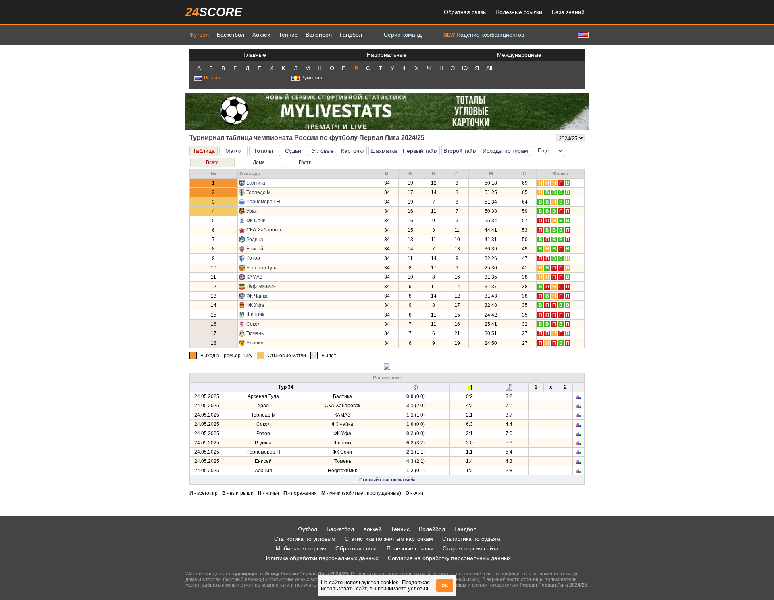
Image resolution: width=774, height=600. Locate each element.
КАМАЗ (254, 277)
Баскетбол (230, 34)
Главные (254, 55)
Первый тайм (420, 151)
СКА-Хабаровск (264, 230)
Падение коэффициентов (483, 34)
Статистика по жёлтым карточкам (389, 538)
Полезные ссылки (518, 12)
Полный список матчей (387, 480)
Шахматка (383, 151)
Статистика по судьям (471, 538)
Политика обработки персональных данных (321, 558)
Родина (254, 239)
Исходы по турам (505, 151)
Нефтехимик (260, 286)
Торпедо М (258, 192)
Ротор (253, 258)
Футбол (199, 34)
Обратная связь (465, 12)
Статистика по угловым (304, 538)
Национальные (387, 55)
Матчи (233, 151)
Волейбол (319, 34)
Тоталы (263, 151)
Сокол (253, 324)
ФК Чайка (257, 296)
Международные (519, 55)
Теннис (288, 34)
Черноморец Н (263, 201)
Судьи (293, 151)
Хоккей (261, 34)
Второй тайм (460, 151)
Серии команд (403, 34)
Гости (305, 162)
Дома (259, 162)
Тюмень (255, 333)
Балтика (255, 183)
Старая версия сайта (471, 548)
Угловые (323, 151)
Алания (255, 343)
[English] (582, 34)
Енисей (254, 249)
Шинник (255, 314)
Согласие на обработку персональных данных (449, 558)
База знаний (568, 12)
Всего (212, 162)
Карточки (353, 151)
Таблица (204, 151)
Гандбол (351, 34)
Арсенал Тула (262, 268)
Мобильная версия (301, 548)
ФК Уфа (255, 305)
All (489, 68)
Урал (252, 211)
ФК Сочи (256, 220)
